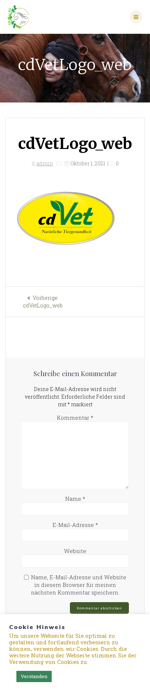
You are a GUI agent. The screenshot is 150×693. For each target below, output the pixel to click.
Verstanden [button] (34, 676)
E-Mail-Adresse (75, 524)
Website (75, 551)
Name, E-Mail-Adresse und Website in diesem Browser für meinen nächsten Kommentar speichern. (78, 584)
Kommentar (75, 417)
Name (75, 498)
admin (44, 163)
